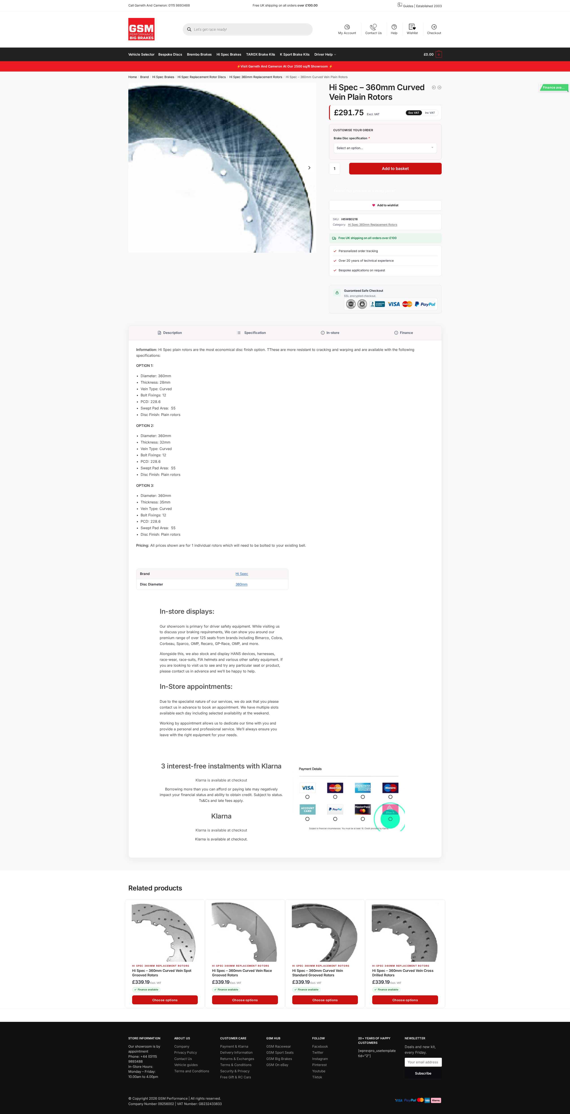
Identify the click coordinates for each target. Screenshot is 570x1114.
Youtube (318, 1071)
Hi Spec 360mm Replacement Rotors (255, 77)
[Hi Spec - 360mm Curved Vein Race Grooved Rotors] (439, 87)
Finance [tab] (406, 333)
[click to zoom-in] (222, 168)
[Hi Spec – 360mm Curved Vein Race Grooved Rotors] (245, 932)
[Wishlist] (199, 905)
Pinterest (319, 1065)
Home (132, 77)
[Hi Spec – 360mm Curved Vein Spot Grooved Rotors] (165, 932)
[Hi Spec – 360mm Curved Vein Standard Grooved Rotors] (325, 932)
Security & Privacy (235, 1071)
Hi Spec (242, 574)
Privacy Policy (185, 1052)
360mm (241, 584)
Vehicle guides (186, 1065)
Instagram (320, 1058)
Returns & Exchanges (237, 1058)
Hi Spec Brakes (163, 77)
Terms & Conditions (236, 1065)
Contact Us (373, 33)
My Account (347, 33)
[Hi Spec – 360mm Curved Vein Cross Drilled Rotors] (405, 932)
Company (181, 1046)
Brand (144, 77)
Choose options (165, 1000)
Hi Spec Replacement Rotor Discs (202, 77)
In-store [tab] (332, 333)
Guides (408, 6)
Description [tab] (172, 333)
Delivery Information (236, 1052)
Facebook (320, 1046)
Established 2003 (429, 6)
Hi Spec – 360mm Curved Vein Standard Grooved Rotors (317, 972)
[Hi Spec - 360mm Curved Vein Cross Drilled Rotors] (434, 87)
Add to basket (395, 168)
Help (394, 33)
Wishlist (412, 33)
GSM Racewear (278, 1046)
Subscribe (423, 1073)
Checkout (434, 33)
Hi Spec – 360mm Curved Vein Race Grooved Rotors (242, 972)
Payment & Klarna (234, 1046)
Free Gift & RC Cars (235, 1077)
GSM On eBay (277, 1065)
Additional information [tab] (251, 332)
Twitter (317, 1052)
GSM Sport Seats (280, 1052)
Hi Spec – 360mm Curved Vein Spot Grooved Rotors (161, 972)
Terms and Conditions (191, 1071)
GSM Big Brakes (279, 1058)
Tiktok (317, 1077)
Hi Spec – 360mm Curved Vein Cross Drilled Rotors (403, 972)
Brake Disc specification (352, 138)
